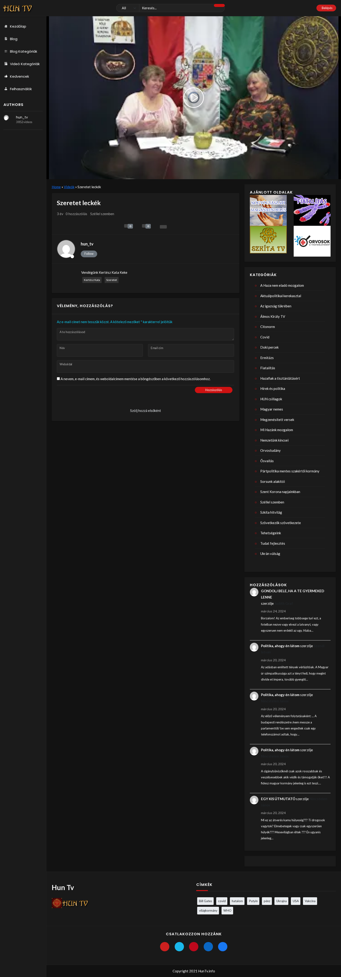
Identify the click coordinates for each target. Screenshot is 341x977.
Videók (69, 187)
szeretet (111, 280)
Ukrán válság (270, 553)
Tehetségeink (270, 533)
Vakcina (310, 901)
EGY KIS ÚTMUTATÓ (278, 799)
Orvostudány (270, 450)
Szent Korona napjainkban (280, 492)
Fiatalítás (267, 368)
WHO (227, 910)
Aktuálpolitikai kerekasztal (280, 296)
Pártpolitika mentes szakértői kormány (289, 471)
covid (222, 901)
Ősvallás (267, 461)
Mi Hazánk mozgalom (276, 430)
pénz (267, 901)
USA (296, 901)
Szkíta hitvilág (271, 512)
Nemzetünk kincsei (274, 440)
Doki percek (269, 347)
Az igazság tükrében (275, 306)
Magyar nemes (271, 409)
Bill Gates (205, 901)
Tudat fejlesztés (272, 543)
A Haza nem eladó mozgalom (282, 285)
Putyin (253, 901)
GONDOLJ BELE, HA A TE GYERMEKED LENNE (292, 594)
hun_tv (22, 117)
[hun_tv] (6, 117)
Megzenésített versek (277, 419)
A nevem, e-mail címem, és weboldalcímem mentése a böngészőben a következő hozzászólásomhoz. (135, 379)
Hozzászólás (213, 390)
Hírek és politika (272, 388)
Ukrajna (281, 901)
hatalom (237, 901)
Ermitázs (267, 358)
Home (56, 187)
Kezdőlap (18, 26)
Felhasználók (21, 88)
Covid (264, 337)
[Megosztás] (163, 227)
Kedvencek (19, 76)
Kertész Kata (92, 280)
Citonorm (267, 327)
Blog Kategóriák (23, 51)
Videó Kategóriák (25, 63)
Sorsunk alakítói (272, 481)
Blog (13, 38)
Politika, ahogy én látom (280, 646)
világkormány (208, 910)
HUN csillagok (271, 399)
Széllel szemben (102, 214)
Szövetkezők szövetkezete (280, 523)
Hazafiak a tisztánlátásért (280, 378)
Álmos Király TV (272, 316)
